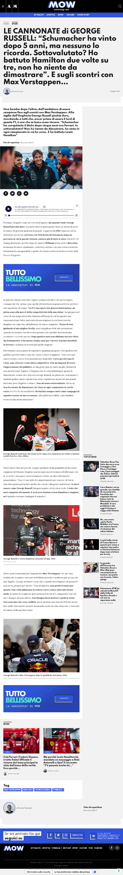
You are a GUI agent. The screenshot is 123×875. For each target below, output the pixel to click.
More (6, 724)
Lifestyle (51, 15)
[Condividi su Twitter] (12, 193)
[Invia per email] (26, 193)
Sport (61, 15)
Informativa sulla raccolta (38, 872)
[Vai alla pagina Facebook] (111, 847)
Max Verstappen (12, 790)
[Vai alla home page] (61, 4)
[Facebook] (51, 835)
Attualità (39, 15)
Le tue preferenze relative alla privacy (72, 872)
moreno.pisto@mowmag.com (107, 838)
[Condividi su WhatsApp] (19, 193)
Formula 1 (8, 752)
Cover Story (83, 15)
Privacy (66, 866)
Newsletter (78, 835)
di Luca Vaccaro (17, 91)
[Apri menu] (3, 6)
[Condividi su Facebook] (5, 193)
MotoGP (67, 848)
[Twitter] (58, 835)
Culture (70, 15)
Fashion (98, 848)
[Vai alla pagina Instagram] (117, 847)
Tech (90, 848)
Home (6, 24)
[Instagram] (66, 835)
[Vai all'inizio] (13, 848)
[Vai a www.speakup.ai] (77, 205)
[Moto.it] (15, 6)
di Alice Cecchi (53, 771)
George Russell (43, 790)
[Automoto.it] (9, 6)
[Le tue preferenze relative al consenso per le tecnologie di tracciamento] (119, 871)
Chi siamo (58, 866)
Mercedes (28, 790)
